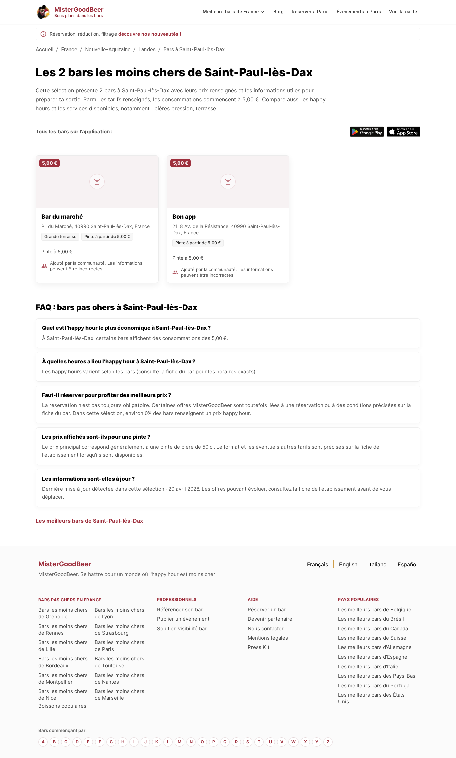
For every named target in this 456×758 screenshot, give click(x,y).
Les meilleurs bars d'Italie (368, 666)
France (69, 49)
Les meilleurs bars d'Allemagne (375, 647)
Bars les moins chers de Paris (119, 645)
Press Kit (258, 647)
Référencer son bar (180, 609)
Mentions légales (268, 638)
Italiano (377, 564)
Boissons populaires (62, 706)
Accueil (44, 49)
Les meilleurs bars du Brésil (371, 619)
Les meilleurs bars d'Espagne (372, 657)
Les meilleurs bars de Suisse (372, 638)
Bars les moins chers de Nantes (119, 678)
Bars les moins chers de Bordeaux (63, 662)
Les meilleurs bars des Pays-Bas (376, 676)
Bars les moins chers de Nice (63, 694)
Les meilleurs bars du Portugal (374, 685)
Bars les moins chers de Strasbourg (119, 629)
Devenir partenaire (270, 619)
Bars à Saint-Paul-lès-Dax (194, 49)
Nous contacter (266, 628)
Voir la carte (403, 12)
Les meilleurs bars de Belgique (374, 609)
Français (317, 564)
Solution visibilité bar (182, 628)
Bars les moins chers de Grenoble (63, 613)
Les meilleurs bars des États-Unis (372, 698)
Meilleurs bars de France (231, 12)
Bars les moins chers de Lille (63, 645)
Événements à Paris (359, 12)
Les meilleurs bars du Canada (373, 628)
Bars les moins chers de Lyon (119, 613)
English (348, 564)
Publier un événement (183, 619)
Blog (278, 12)
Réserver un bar (267, 609)
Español (408, 564)
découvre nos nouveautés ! (149, 34)
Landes (147, 49)
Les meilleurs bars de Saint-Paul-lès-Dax (89, 520)
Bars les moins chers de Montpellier (63, 678)
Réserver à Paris (310, 12)
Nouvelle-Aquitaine (108, 49)
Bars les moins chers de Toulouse (119, 662)
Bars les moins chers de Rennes (63, 629)
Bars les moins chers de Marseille (119, 694)
